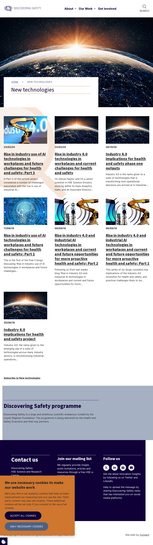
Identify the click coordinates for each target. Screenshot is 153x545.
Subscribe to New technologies (22, 377)
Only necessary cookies (26, 526)
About (68, 8)
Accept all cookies (23, 515)
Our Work (86, 8)
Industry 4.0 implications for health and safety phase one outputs (126, 161)
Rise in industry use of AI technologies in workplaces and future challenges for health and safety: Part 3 (25, 163)
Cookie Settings (3, 541)
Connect (144, 534)
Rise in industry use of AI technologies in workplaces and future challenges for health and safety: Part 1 (25, 245)
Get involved (107, 8)
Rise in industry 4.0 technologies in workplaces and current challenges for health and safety (75, 163)
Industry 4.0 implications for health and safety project (24, 334)
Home (14, 81)
